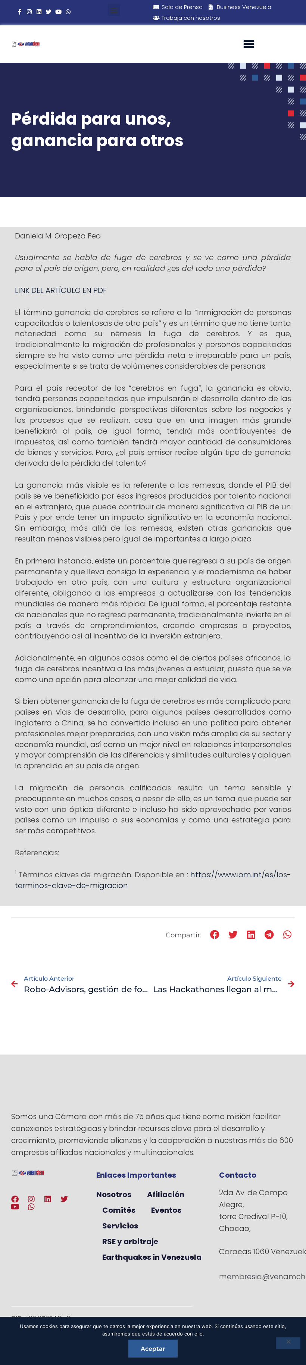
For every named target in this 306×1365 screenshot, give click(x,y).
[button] (114, 10)
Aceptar (153, 1348)
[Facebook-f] (20, 12)
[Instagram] (29, 12)
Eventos (166, 1210)
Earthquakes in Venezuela (152, 1257)
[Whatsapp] (68, 12)
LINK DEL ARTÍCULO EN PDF (61, 290)
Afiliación (165, 1194)
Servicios (120, 1226)
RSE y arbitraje (130, 1241)
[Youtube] (58, 12)
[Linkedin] (39, 12)
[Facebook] (15, 1199)
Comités (118, 1210)
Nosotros (113, 1194)
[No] (288, 1343)
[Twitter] (49, 12)
